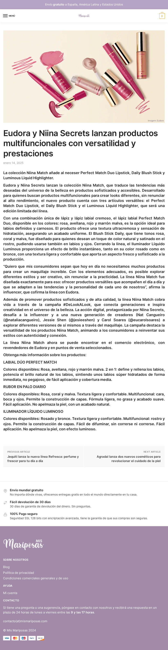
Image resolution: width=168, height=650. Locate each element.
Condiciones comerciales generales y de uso (35, 578)
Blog (6, 567)
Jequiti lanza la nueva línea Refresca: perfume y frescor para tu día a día (43, 459)
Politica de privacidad (18, 573)
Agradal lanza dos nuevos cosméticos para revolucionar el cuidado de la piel (129, 459)
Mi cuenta (10, 593)
